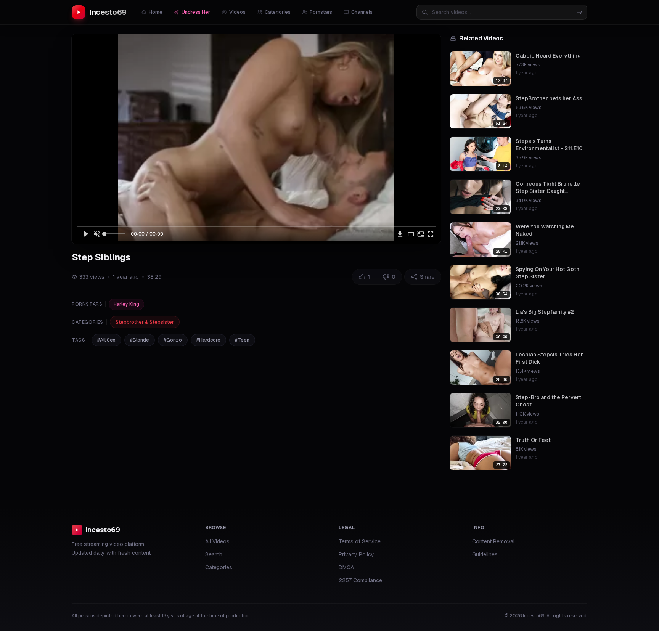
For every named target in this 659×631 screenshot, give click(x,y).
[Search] (579, 12)
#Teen (242, 340)
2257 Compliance (360, 580)
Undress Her (196, 12)
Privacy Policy (356, 554)
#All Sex (106, 340)
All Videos (217, 541)
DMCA (346, 567)
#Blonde (139, 340)
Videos (237, 12)
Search (213, 554)
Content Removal (493, 541)
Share (427, 276)
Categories (278, 12)
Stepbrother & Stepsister (145, 322)
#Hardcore (208, 340)
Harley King (126, 304)
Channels (362, 12)
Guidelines (485, 554)
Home (155, 12)
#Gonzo (173, 340)
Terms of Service (360, 541)
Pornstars (321, 12)
